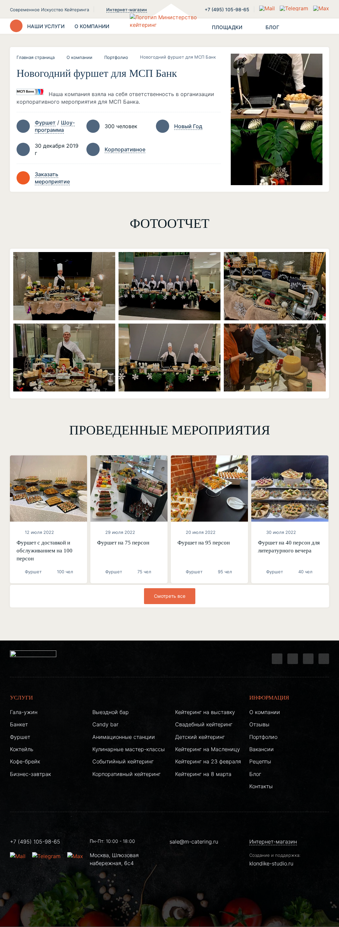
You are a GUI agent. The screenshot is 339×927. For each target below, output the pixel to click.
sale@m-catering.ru (194, 841)
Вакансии (261, 749)
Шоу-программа (55, 126)
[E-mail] (267, 8)
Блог (255, 774)
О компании (79, 57)
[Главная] (169, 26)
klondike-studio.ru (271, 863)
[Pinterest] (323, 658)
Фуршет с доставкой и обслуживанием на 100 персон (45, 551)
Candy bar (105, 724)
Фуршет (45, 122)
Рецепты (260, 761)
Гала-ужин (23, 712)
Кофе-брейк (25, 761)
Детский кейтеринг (200, 737)
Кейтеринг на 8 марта (203, 774)
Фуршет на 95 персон (203, 543)
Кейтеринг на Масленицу (207, 749)
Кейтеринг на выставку (205, 712)
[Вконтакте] (292, 658)
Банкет (19, 724)
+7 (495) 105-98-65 (227, 9)
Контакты (261, 786)
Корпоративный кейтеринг (126, 774)
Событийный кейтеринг (123, 761)
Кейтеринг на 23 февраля (208, 761)
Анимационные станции (123, 737)
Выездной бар (110, 712)
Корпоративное (125, 149)
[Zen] (308, 658)
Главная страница (36, 57)
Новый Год (188, 126)
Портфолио (116, 57)
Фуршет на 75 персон (123, 543)
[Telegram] (277, 658)
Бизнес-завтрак (30, 774)
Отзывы (259, 724)
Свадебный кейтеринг (203, 724)
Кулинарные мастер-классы (128, 749)
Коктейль (21, 749)
